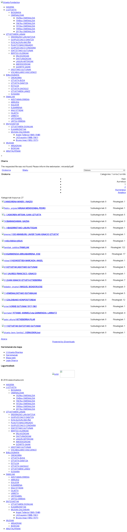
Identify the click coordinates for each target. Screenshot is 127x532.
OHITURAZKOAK (23, 58)
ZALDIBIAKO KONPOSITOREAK (21, 299)
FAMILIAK (10, 96)
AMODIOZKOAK (23, 64)
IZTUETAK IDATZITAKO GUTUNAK (24, 326)
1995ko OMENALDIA (25, 28)
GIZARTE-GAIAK (23, 66)
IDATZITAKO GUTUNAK (22, 50)
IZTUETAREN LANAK (15, 34)
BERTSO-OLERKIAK (20, 53)
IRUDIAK (10, 143)
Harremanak (12, 355)
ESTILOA (15, 85)
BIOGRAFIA (16, 12)
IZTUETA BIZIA (18, 80)
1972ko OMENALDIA (25, 26)
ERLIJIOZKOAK (22, 56)
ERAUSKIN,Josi (33, 332)
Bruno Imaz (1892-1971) (27, 140)
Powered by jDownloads (63, 341)
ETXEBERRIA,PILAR (26, 319)
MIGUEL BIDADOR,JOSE (31, 286)
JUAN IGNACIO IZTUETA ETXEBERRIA (24, 280)
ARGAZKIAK (16, 145)
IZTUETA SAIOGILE (20, 88)
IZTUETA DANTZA (19, 83)
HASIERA (10, 7)
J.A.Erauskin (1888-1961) (27, 137)
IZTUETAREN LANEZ (20, 91)
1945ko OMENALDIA (25, 20)
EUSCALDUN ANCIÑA (21, 42)
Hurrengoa (120, 189)
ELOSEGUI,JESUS (15, 241)
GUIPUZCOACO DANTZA (22, 39)
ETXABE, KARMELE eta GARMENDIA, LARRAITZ (35, 313)
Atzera (4, 339)
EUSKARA (15, 94)
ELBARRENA (16, 107)
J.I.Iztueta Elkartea (14, 352)
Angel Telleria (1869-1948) (28, 134)
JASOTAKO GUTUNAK (21, 69)
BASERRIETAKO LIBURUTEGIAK (22, 227)
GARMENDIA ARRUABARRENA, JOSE (23, 254)
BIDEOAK (15, 148)
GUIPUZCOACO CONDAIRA (23, 47)
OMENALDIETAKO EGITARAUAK (22, 293)
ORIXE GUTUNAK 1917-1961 (24, 306)
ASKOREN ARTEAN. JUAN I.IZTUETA (24, 214)
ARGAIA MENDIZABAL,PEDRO (32, 208)
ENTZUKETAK (12, 124)
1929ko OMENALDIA (25, 18)
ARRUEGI (15, 102)
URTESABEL (16, 118)
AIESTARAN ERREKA (20, 99)
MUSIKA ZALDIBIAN (20, 132)
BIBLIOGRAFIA (12, 75)
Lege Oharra (12, 360)
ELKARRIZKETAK (18, 129)
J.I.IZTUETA (11, 9)
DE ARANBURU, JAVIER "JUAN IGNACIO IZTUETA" (36, 234)
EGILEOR (15, 105)
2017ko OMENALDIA (25, 31)
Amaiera (122, 192)
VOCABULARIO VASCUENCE (24, 72)
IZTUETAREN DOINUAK (22, 126)
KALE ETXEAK (17, 110)
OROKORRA (16, 77)
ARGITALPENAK (13, 151)
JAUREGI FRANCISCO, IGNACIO (22, 273)
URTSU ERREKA (18, 121)
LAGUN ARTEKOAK (24, 61)
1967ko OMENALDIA (25, 23)
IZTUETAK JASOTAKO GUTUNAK (22, 267)
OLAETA (14, 113)
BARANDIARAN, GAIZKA (18, 221)
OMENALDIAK (17, 15)
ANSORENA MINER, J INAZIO (19, 201)
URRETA (15, 115)
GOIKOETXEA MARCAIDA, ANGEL (28, 260)
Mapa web (11, 357)
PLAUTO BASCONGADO (22, 45)
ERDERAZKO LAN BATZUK (23, 37)
